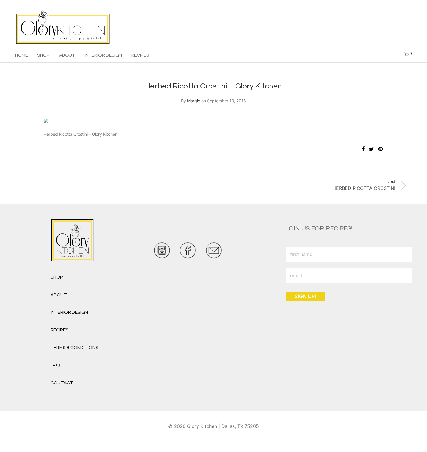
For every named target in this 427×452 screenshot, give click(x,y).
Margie (193, 100)
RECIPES (140, 55)
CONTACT (62, 382)
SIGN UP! (305, 296)
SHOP (43, 55)
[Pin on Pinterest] (380, 149)
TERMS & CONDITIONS (74, 347)
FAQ (55, 365)
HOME (21, 55)
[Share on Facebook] (363, 149)
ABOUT (67, 55)
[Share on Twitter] (371, 149)
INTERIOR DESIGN (103, 55)
